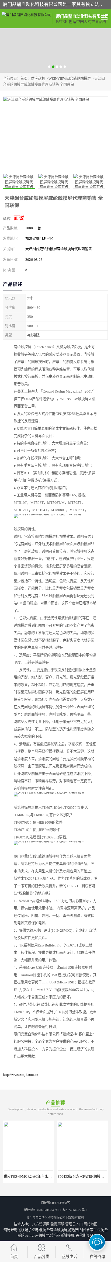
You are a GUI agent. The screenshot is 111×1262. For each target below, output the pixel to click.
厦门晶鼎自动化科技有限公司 (46, 1217)
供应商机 (38, 79)
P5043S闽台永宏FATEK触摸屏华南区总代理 (38, 1176)
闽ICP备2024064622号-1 (71, 1210)
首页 (23, 79)
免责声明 (57, 1224)
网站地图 (91, 1224)
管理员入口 (74, 1224)
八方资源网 (41, 1224)
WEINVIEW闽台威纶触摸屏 (69, 79)
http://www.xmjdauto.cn (20, 1075)
